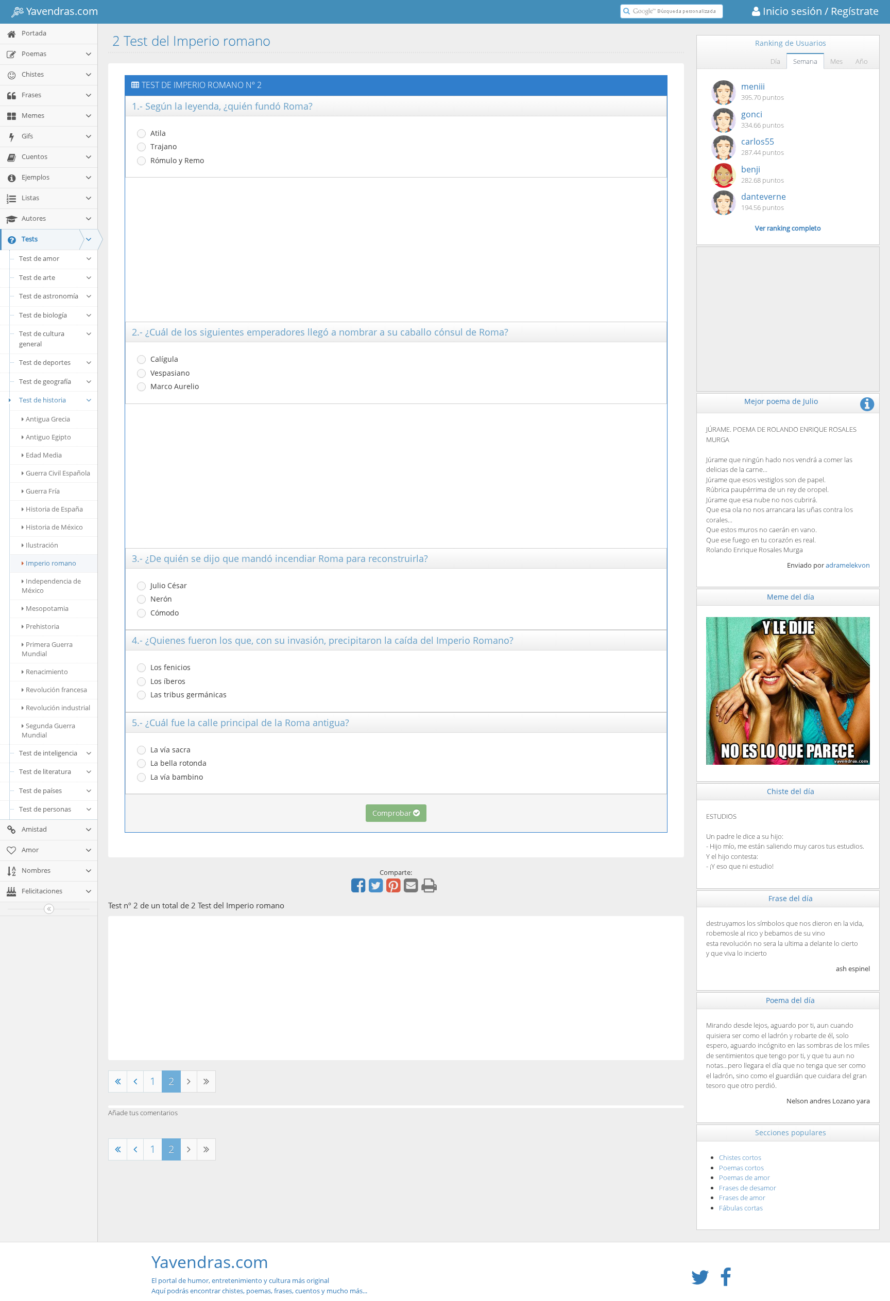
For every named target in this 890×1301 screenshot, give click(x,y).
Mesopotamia (47, 608)
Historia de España (54, 509)
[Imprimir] (430, 888)
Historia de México (54, 527)
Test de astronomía (48, 296)
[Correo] (412, 888)
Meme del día (790, 597)
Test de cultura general (41, 338)
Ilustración (42, 545)
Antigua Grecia (48, 419)
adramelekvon (848, 565)
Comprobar (392, 813)
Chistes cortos (740, 1157)
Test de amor (39, 258)
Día (775, 61)
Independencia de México (51, 585)
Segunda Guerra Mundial (48, 730)
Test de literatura (45, 771)
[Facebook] (359, 888)
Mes (836, 61)
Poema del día (790, 1000)
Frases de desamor (747, 1187)
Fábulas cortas (741, 1207)
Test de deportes (45, 362)
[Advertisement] (396, 250)
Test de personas (45, 809)
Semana (805, 61)
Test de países (40, 790)
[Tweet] (377, 888)
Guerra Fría (43, 491)
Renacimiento (47, 671)
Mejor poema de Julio (781, 401)
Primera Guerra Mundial (47, 649)
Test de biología (43, 315)
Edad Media (44, 455)
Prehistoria (42, 626)
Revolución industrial (58, 707)
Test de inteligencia (48, 753)
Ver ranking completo (788, 228)
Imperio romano (51, 563)
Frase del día (790, 898)
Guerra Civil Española (58, 473)
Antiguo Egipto (48, 437)
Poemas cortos (741, 1167)
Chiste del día (790, 791)
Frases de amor (742, 1197)
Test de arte (37, 277)
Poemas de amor (744, 1177)
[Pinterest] (394, 888)
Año (861, 61)
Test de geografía (45, 381)
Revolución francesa (56, 689)
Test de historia (42, 400)
